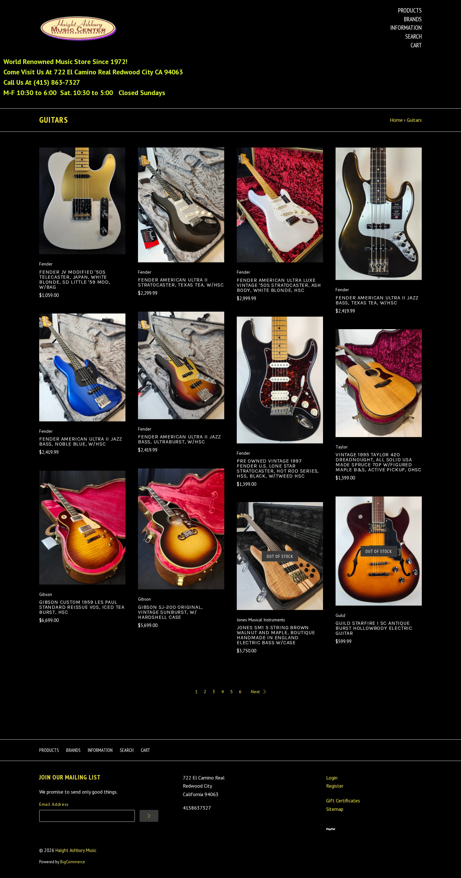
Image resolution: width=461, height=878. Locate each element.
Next (255, 691)
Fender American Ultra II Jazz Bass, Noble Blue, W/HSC (80, 441)
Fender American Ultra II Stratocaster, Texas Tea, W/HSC (181, 282)
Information (406, 28)
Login (331, 777)
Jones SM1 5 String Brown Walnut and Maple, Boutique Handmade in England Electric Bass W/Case (276, 634)
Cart (416, 45)
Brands (413, 19)
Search (413, 36)
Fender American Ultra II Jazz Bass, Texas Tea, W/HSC (377, 300)
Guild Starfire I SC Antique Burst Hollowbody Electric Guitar (374, 628)
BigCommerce (72, 862)
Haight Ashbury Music (76, 850)
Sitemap (334, 809)
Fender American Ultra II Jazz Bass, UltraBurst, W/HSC (179, 439)
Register (334, 786)
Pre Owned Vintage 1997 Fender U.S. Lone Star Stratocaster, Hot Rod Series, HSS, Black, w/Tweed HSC (278, 468)
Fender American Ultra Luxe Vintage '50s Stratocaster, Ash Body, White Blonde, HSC (279, 285)
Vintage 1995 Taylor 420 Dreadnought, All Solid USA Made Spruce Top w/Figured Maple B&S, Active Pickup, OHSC (378, 462)
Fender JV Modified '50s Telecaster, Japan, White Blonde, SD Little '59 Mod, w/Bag (74, 279)
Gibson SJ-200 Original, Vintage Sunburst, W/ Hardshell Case (170, 612)
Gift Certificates (343, 800)
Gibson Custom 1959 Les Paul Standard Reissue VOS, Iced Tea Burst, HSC (82, 607)
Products (410, 10)
